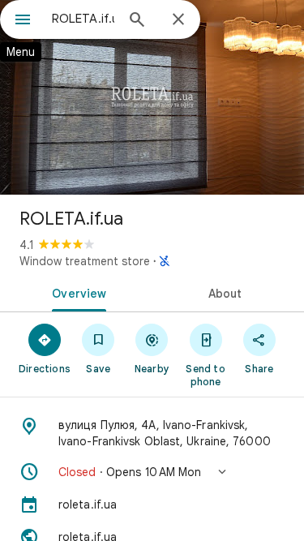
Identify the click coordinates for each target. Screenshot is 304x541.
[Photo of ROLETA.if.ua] (152, 97)
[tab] (76, 292)
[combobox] (83, 18)
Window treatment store (84, 261)
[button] (152, 472)
